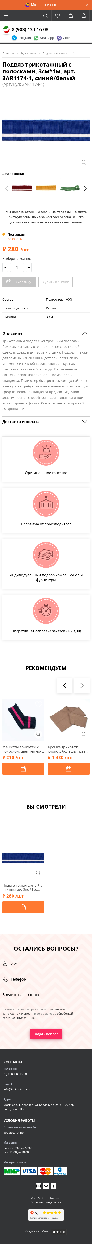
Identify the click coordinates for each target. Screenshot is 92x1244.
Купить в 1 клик (55, 282)
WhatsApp (46, 38)
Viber (66, 38)
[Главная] (6, 31)
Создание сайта (36, 1231)
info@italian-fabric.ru (17, 1089)
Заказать (15, 239)
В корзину (22, 282)
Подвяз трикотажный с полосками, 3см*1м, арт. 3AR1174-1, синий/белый (22, 887)
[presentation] (6, 188)
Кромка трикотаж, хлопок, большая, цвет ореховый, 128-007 (67, 749)
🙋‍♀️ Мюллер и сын (41, 4)
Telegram (24, 38)
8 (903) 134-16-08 (30, 29)
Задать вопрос (46, 1034)
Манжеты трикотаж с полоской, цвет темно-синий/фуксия (21, 749)
